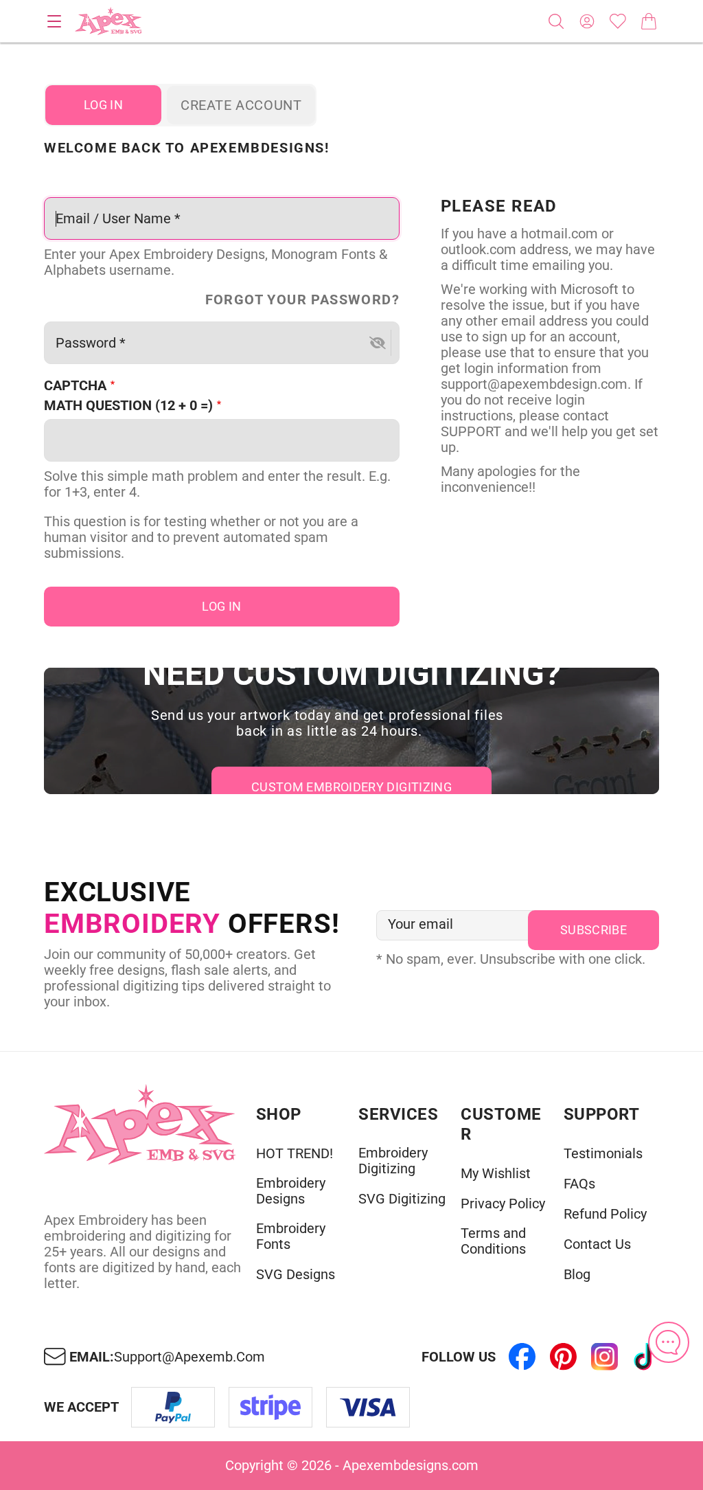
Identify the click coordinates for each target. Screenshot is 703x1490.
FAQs (579, 1184)
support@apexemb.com (189, 1357)
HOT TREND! (294, 1154)
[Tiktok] (645, 1356)
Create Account (241, 105)
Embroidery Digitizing (393, 1161)
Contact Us (597, 1244)
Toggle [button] (54, 21)
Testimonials (603, 1154)
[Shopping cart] (648, 21)
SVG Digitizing (402, 1199)
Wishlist (618, 21)
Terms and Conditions (493, 1241)
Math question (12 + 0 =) (128, 406)
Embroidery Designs (290, 1191)
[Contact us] (668, 1342)
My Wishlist (496, 1174)
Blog (577, 1275)
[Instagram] (604, 1356)
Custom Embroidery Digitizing (351, 787)
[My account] (587, 21)
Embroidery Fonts (290, 1236)
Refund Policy (605, 1214)
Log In (103, 105)
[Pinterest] (563, 1356)
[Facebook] (521, 1356)
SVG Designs (295, 1275)
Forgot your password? (302, 300)
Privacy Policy (503, 1204)
